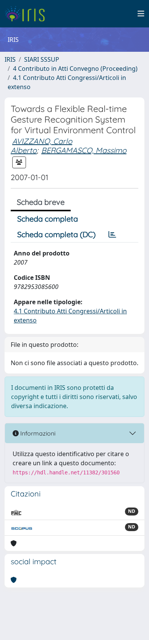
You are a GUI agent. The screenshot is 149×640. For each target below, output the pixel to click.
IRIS (10, 59)
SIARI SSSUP (41, 59)
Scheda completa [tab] (47, 218)
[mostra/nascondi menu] (141, 14)
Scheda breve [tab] (41, 202)
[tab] (112, 235)
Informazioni (37, 433)
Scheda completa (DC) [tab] (56, 234)
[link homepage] (28, 14)
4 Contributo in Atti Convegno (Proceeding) (75, 68)
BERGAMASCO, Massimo (83, 150)
